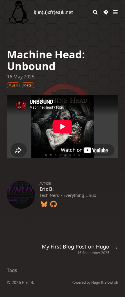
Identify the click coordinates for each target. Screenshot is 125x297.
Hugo (95, 282)
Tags (12, 270)
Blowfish (111, 282)
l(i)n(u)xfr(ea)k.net (53, 12)
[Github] (53, 203)
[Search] (95, 12)
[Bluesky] (44, 203)
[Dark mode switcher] (105, 12)
